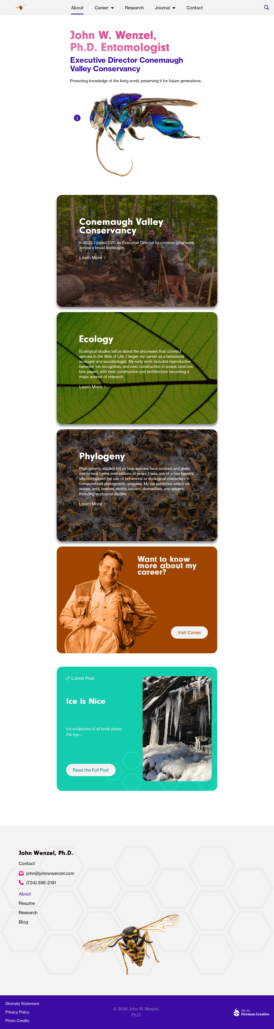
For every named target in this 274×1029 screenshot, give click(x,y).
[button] (266, 7)
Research (134, 7)
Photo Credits (17, 1020)
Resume (27, 903)
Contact (195, 7)
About (77, 7)
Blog (23, 922)
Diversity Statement (22, 1003)
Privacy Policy (17, 1012)
